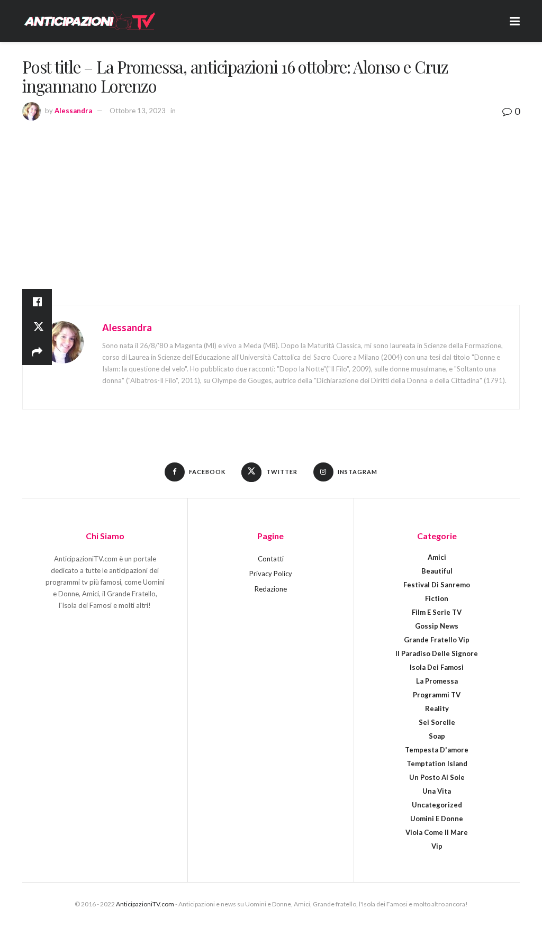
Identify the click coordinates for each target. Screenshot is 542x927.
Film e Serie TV (437, 612)
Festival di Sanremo (436, 584)
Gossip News (436, 626)
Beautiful (437, 571)
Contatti (271, 559)
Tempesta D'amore (436, 750)
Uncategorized (437, 805)
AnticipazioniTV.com (145, 904)
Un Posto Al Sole (437, 777)
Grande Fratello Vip (436, 639)
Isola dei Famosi (437, 667)
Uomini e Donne (436, 818)
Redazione (271, 589)
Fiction (436, 598)
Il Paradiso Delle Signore (436, 653)
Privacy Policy (270, 573)
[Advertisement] (271, 199)
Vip (436, 846)
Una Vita (436, 791)
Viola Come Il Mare (436, 832)
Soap (437, 736)
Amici (437, 557)
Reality (437, 708)
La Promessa (437, 681)
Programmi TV (436, 694)
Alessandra (73, 110)
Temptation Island (436, 763)
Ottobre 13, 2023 (138, 110)
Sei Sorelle (437, 722)
